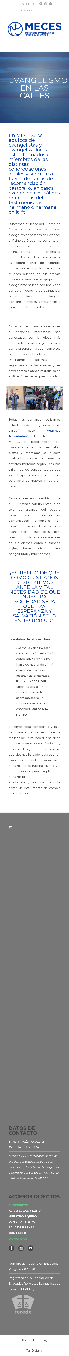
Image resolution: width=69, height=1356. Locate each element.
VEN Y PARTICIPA (22, 1222)
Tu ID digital (34, 1350)
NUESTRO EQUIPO (23, 1216)
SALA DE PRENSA (22, 1227)
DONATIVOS (18, 1238)
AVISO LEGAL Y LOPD (25, 1211)
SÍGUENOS (29, 4)
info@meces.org (32, 1141)
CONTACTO (42, 10)
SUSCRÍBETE (18, 1205)
